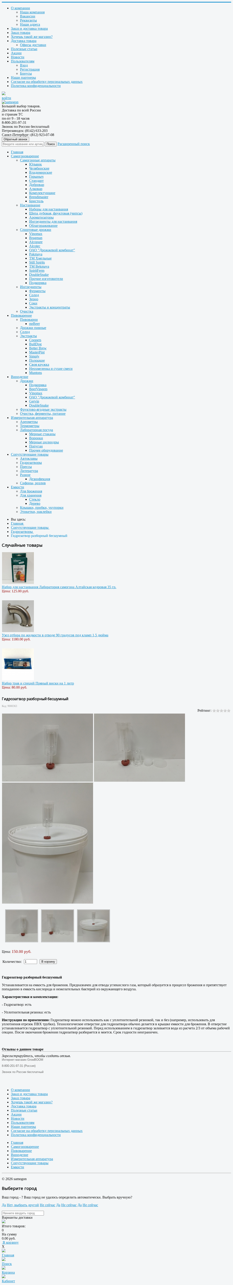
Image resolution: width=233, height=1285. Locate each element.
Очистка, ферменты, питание (43, 413)
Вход (24, 65)
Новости (17, 57)
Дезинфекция (39, 479)
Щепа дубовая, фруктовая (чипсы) (55, 213)
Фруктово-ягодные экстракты (43, 409)
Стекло (34, 499)
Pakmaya (35, 254)
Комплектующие (42, 193)
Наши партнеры (23, 77)
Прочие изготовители (46, 279)
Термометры (29, 426)
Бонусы (26, 73)
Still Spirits (37, 262)
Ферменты (37, 291)
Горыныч (36, 176)
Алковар (35, 189)
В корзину (10, 1242)
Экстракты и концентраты (49, 307)
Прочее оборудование (46, 450)
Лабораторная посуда (36, 430)
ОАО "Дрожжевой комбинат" (52, 250)
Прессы (26, 467)
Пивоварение (21, 315)
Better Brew (38, 348)
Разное (25, 475)
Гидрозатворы (31, 463)
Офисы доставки (33, 45)
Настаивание (30, 205)
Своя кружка (39, 364)
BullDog (35, 344)
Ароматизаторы (41, 217)
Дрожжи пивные (33, 328)
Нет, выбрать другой (23, 1205)
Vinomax (35, 234)
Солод (34, 295)
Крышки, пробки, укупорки (41, 507)
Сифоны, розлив (33, 483)
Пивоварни (29, 319)
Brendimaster (38, 197)
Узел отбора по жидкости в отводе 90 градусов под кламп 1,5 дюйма (55, 635)
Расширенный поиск (74, 144)
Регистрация (30, 69)
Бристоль (36, 201)
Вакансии (27, 16)
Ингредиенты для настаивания (53, 221)
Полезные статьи (24, 49)
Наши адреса (30, 24)
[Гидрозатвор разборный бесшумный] (21, 925)
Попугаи (36, 446)
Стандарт (36, 181)
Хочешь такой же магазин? (32, 37)
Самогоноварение (25, 156)
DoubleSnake (39, 275)
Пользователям (22, 61)
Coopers (35, 340)
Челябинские (39, 168)
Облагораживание (43, 225)
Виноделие (19, 377)
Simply (34, 356)
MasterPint (37, 352)
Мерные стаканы (42, 434)
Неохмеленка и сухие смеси (51, 369)
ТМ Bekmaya (39, 266)
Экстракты (28, 336)
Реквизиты (28, 20)
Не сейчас (47, 1205)
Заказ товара (20, 33)
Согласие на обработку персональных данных (47, 82)
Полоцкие (37, 360)
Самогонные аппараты (38, 160)
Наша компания (32, 12)
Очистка (26, 311)
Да (4, 1205)
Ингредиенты (30, 287)
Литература (29, 471)
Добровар (36, 185)
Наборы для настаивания (48, 209)
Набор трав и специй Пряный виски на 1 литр (38, 683)
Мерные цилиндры (44, 442)
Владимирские (40, 172)
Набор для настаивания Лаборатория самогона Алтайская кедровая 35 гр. (59, 587)
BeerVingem (38, 389)
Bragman (35, 238)
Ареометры (29, 422)
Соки (33, 303)
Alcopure (36, 242)
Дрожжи (26, 381)
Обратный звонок (15, 139)
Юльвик (35, 164)
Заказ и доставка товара (29, 28)
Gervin (34, 401)
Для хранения (30, 495)
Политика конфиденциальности (36, 86)
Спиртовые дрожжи (35, 230)
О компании (20, 8)
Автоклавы (29, 458)
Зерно (33, 299)
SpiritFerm (36, 270)
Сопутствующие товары (29, 454)
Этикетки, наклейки (36, 512)
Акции (16, 53)
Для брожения (31, 491)
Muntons (35, 373)
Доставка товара (23, 41)
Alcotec (34, 246)
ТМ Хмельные (40, 258)
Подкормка (37, 283)
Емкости (17, 487)
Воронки (36, 438)
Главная (17, 152)
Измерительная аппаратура (32, 418)
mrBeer (34, 324)
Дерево (34, 503)
